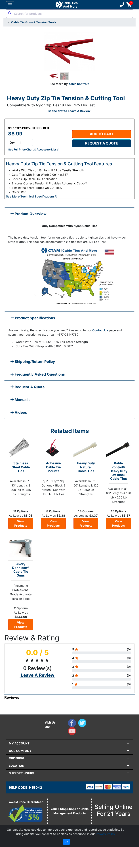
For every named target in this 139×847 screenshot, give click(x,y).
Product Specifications (34, 318)
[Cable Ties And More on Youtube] (72, 732)
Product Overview (30, 214)
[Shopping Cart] (129, 4)
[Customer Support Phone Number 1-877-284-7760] (122, 4)
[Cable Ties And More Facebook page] (73, 724)
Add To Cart (101, 134)
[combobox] (69, 13)
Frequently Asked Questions (39, 374)
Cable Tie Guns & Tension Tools (33, 22)
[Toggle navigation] (10, 4)
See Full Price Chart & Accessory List (32, 149)
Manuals (22, 400)
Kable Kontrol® (78, 84)
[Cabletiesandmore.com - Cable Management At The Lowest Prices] (66, 4)
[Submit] (10, 13)
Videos (20, 412)
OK (66, 841)
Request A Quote (29, 387)
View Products (20, 523)
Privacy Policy (105, 834)
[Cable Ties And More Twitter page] (83, 724)
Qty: (13, 142)
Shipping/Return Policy (34, 361)
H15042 (35, 787)
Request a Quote (101, 143)
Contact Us (100, 330)
